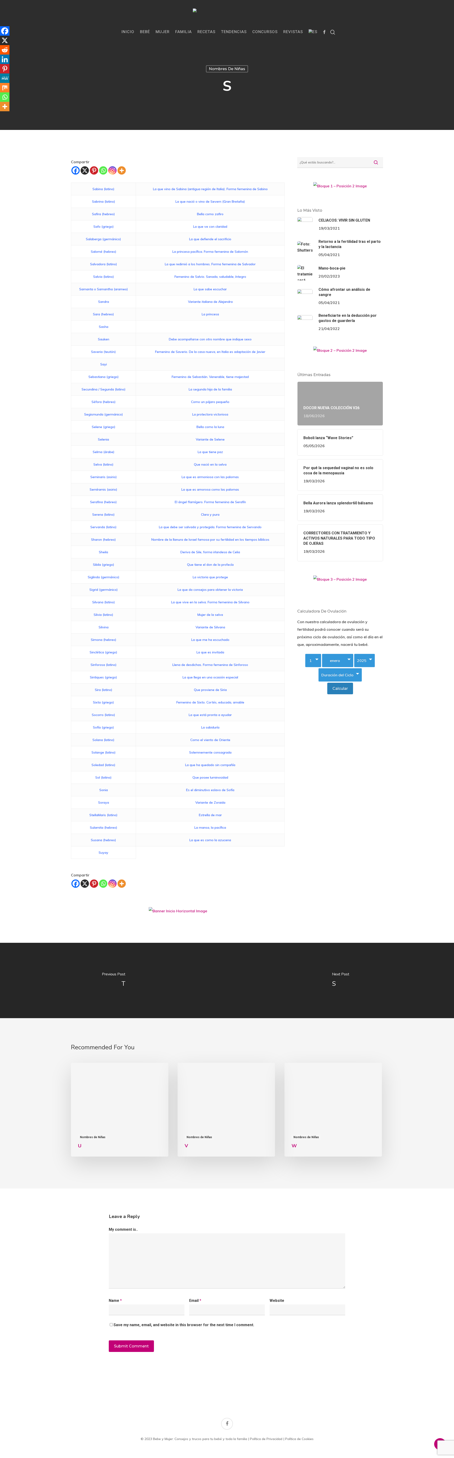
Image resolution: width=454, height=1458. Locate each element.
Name (115, 1300)
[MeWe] (4, 78)
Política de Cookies (299, 1439)
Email (195, 1300)
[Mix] (4, 87)
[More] (122, 170)
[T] (113, 980)
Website (277, 1300)
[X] (85, 170)
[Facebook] (75, 170)
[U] (119, 1110)
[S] (340, 980)
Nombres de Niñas (227, 69)
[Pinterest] (94, 170)
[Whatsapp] (103, 170)
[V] (226, 1110)
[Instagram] (112, 170)
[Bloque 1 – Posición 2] (340, 187)
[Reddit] (4, 50)
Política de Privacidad (266, 1439)
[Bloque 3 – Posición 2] (340, 581)
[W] (333, 1110)
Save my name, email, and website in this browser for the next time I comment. (184, 1325)
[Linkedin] (4, 59)
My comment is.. (123, 1229)
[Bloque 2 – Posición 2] (340, 352)
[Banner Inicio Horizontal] (178, 912)
